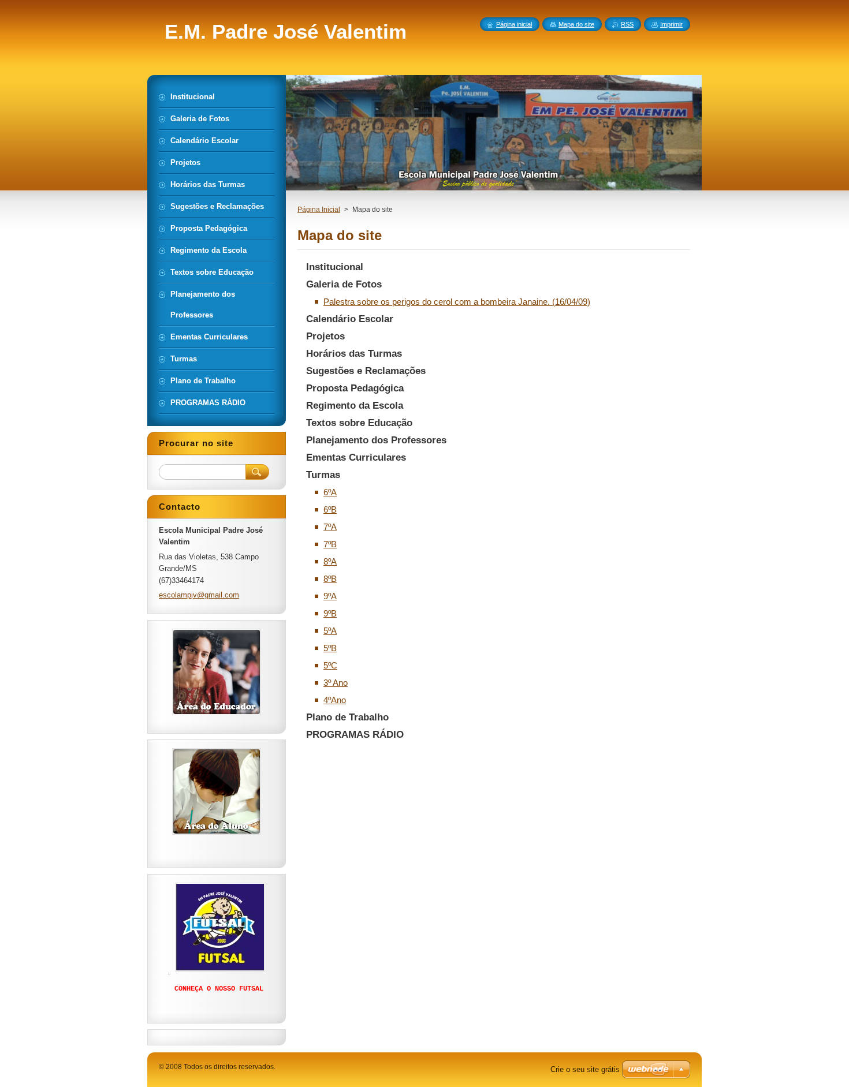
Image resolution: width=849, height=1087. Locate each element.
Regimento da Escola (354, 405)
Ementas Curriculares (356, 457)
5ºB (330, 648)
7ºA (330, 527)
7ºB (330, 544)
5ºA (330, 631)
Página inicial (514, 24)
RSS (627, 24)
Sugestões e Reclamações (366, 370)
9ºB (330, 613)
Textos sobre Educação (359, 422)
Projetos (325, 336)
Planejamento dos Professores (376, 440)
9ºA (330, 596)
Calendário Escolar (349, 318)
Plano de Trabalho (347, 717)
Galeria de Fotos (344, 284)
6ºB (330, 509)
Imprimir (671, 24)
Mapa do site (576, 24)
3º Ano (335, 683)
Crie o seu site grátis (585, 1069)
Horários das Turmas (354, 353)
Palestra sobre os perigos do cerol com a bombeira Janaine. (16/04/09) (456, 302)
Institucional (334, 267)
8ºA (330, 561)
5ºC (330, 665)
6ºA (330, 492)
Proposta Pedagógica (355, 388)
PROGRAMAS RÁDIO (355, 734)
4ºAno (334, 700)
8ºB (330, 579)
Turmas (323, 474)
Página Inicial (318, 209)
